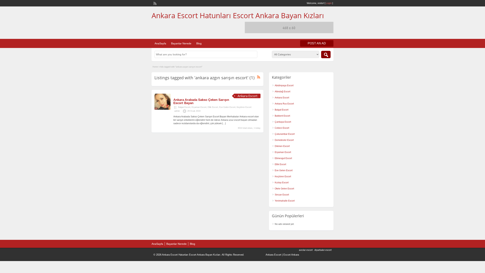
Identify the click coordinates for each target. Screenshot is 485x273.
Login (329, 3)
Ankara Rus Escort (284, 103)
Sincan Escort (282, 194)
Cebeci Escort (282, 128)
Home (155, 67)
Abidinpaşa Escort (284, 85)
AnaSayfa (160, 43)
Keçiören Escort (244, 107)
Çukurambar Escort (285, 134)
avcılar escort (306, 250)
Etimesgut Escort (283, 158)
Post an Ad (317, 43)
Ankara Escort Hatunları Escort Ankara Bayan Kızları (238, 15)
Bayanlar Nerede (181, 43)
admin (177, 111)
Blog (199, 43)
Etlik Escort (213, 107)
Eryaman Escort (199, 107)
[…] (224, 123)
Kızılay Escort (282, 182)
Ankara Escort (282, 97)
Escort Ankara (291, 254)
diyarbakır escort (323, 250)
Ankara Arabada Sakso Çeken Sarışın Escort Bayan (201, 101)
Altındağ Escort (282, 91)
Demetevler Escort (284, 140)
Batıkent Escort (282, 116)
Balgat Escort (184, 107)
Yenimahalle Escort (285, 200)
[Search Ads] (326, 54)
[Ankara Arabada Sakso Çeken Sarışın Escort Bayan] (162, 109)
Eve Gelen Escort (227, 107)
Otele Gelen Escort (284, 188)
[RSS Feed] (154, 3)
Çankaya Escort (283, 122)
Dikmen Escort (282, 146)
